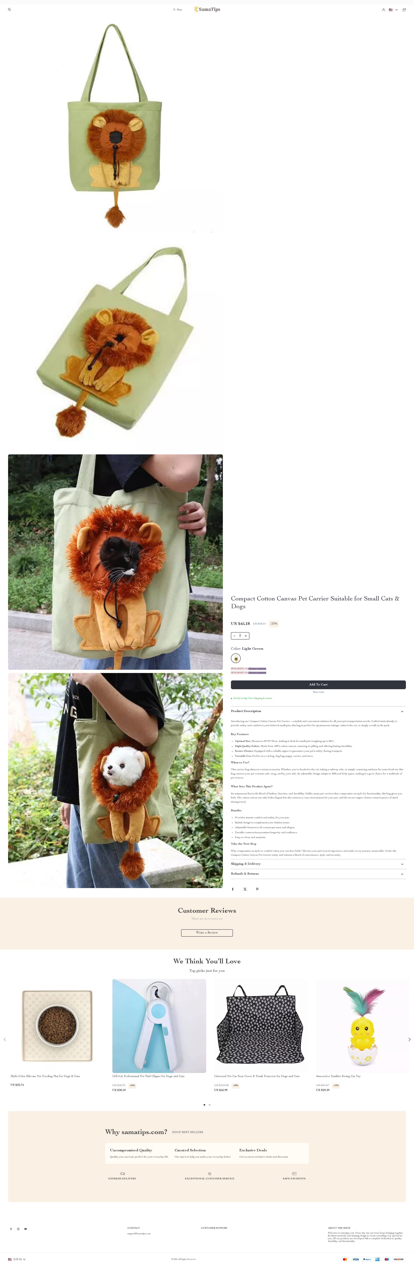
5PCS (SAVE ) (240, 673)
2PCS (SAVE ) (240, 669)
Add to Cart (318, 684)
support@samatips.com (139, 1234)
